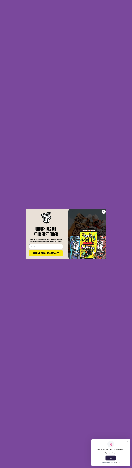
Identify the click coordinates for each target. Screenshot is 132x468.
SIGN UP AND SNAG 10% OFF (46, 253)
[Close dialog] (103, 211)
